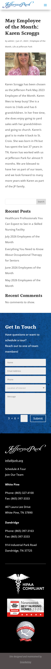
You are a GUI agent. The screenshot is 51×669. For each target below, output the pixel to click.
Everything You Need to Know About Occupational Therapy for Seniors (24, 254)
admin (11, 41)
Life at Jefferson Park (22, 46)
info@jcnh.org (14, 460)
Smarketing (25, 662)
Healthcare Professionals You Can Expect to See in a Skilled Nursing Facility (24, 223)
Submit (38, 418)
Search (41, 201)
